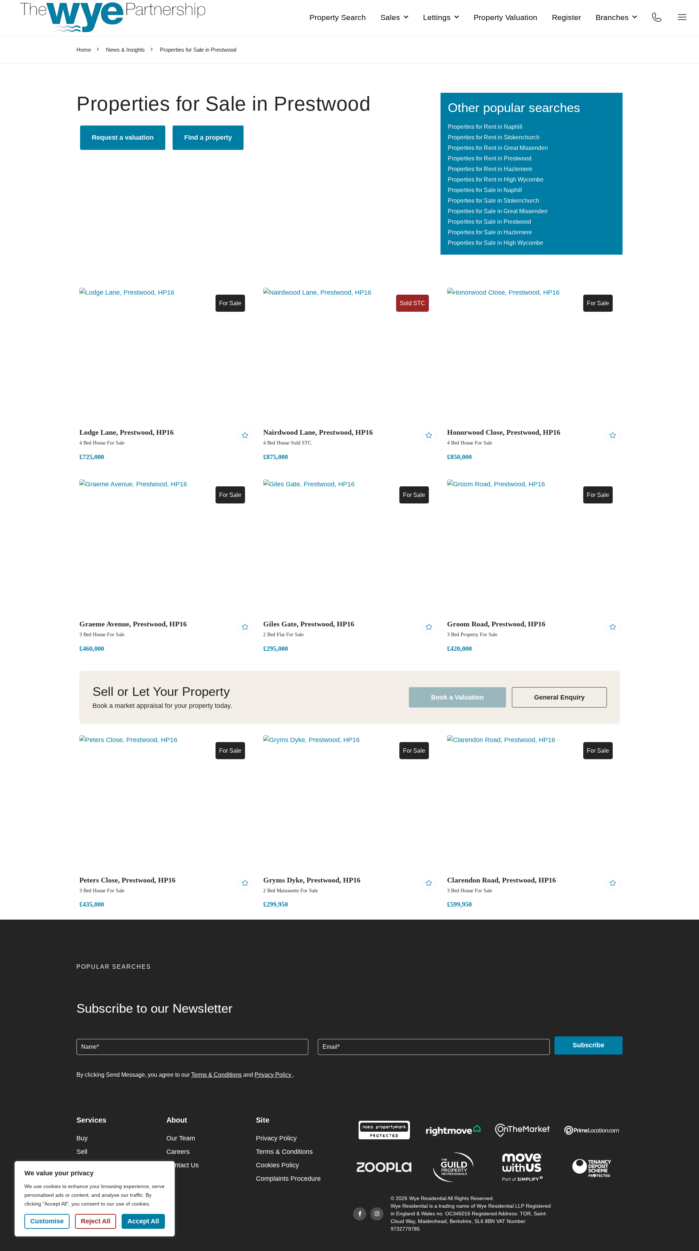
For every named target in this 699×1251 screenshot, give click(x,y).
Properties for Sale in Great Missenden (498, 211)
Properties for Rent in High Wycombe (496, 179)
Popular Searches (113, 967)
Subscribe (588, 1045)
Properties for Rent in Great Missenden (498, 148)
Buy (82, 1138)
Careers (178, 1151)
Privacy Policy (273, 1075)
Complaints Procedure (288, 1178)
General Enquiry (559, 697)
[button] (349, 969)
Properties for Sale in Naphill (485, 190)
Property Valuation (505, 17)
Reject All (95, 1221)
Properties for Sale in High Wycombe (495, 243)
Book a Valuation (457, 697)
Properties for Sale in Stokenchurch (493, 201)
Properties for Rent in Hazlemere (490, 169)
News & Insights (125, 50)
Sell (81, 1151)
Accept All (143, 1221)
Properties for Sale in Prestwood (489, 222)
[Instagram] (376, 1213)
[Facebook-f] (359, 1213)
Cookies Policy (277, 1165)
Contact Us (182, 1165)
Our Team (180, 1138)
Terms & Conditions (216, 1075)
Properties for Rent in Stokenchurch (494, 137)
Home (83, 50)
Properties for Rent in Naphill (485, 127)
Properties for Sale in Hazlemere (490, 232)
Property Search (337, 17)
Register (566, 17)
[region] (95, 1198)
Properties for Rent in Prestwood (490, 158)
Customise (47, 1221)
